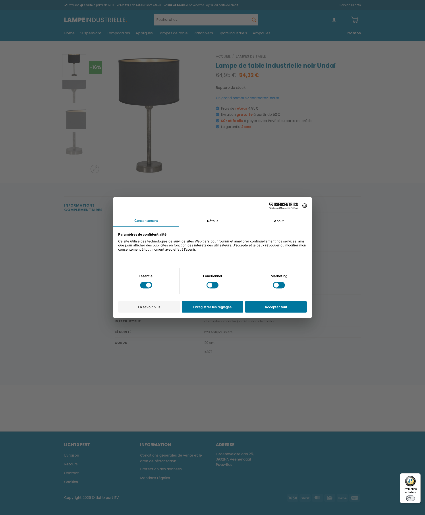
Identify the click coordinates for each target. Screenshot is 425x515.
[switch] (410, 498)
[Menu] (418, 476)
